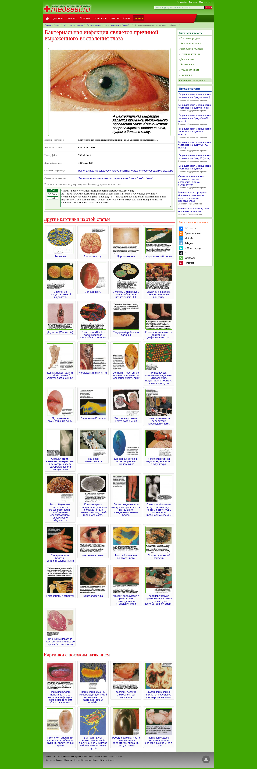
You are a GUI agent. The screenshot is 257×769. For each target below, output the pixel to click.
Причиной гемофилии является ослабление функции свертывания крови (60, 741)
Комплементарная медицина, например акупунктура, (158, 461)
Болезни (72, 18)
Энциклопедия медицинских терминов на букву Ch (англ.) (194, 132)
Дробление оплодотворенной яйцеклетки (60, 294)
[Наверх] (206, 759)
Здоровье (58, 18)
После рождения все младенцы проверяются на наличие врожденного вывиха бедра (125, 509)
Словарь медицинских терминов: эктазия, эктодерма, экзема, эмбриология (192, 182)
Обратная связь (101, 756)
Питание (114, 18)
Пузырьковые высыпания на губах (60, 419)
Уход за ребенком (189, 69)
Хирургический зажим (159, 256)
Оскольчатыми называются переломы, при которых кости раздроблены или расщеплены (60, 464)
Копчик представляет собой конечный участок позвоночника (60, 375)
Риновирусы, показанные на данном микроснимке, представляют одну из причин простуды (158, 378)
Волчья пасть (93, 291)
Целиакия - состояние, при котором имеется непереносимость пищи (126, 375)
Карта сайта (182, 2)
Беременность (187, 64)
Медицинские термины (192, 80)
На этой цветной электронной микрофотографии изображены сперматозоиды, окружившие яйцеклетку (60, 512)
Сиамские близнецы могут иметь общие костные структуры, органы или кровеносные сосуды (159, 509)
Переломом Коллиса (93, 418)
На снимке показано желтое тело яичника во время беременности (60, 641)
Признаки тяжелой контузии (159, 556)
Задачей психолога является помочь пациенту (158, 294)
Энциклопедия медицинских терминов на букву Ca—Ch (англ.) (194, 119)
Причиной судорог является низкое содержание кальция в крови (158, 741)
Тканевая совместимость (93, 460)
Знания (138, 18)
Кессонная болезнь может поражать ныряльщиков (126, 461)
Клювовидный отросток (60, 595)
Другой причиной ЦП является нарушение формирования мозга (158, 694)
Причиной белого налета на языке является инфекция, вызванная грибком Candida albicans (60, 697)
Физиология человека (191, 48)
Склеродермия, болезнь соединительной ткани (60, 558)
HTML (52, 190)
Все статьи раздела (190, 38)
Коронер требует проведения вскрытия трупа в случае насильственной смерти (158, 599)
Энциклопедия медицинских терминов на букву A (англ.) (194, 97)
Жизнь (127, 18)
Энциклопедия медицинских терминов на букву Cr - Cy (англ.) (194, 146)
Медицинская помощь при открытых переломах (193, 211)
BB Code (52, 194)
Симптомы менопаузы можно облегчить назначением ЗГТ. (126, 294)
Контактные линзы (93, 555)
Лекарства (100, 18)
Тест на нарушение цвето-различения (126, 419)
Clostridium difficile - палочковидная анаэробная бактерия (93, 335)
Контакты (193, 2)
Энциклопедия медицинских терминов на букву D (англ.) (194, 158)
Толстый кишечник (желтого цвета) (126, 556)
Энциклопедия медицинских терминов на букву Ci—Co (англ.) (115, 178)
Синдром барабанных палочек (126, 333)
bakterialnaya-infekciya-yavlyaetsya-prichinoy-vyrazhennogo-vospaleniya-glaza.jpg (125, 170)
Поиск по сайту (205, 2)
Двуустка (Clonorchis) (60, 332)
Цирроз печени (126, 256)
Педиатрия (186, 75)
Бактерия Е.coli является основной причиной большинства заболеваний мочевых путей (93, 743)
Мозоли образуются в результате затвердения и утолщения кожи (126, 599)
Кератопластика (93, 595)
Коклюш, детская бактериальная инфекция (126, 694)
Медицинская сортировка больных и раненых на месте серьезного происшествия (193, 198)
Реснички (60, 256)
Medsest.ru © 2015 (53, 756)
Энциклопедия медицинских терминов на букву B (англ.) (194, 107)
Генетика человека (190, 54)
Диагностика (187, 59)
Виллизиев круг (93, 256)
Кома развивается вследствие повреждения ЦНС (159, 421)
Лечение (85, 18)
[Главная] (47, 18)
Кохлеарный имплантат (93, 372)
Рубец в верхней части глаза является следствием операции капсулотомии (126, 741)
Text (53, 198)
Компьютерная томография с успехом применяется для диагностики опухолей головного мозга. (93, 509)
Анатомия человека (190, 43)
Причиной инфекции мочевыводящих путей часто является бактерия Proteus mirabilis (93, 697)
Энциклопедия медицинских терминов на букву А (194, 168)
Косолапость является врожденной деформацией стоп (159, 335)
